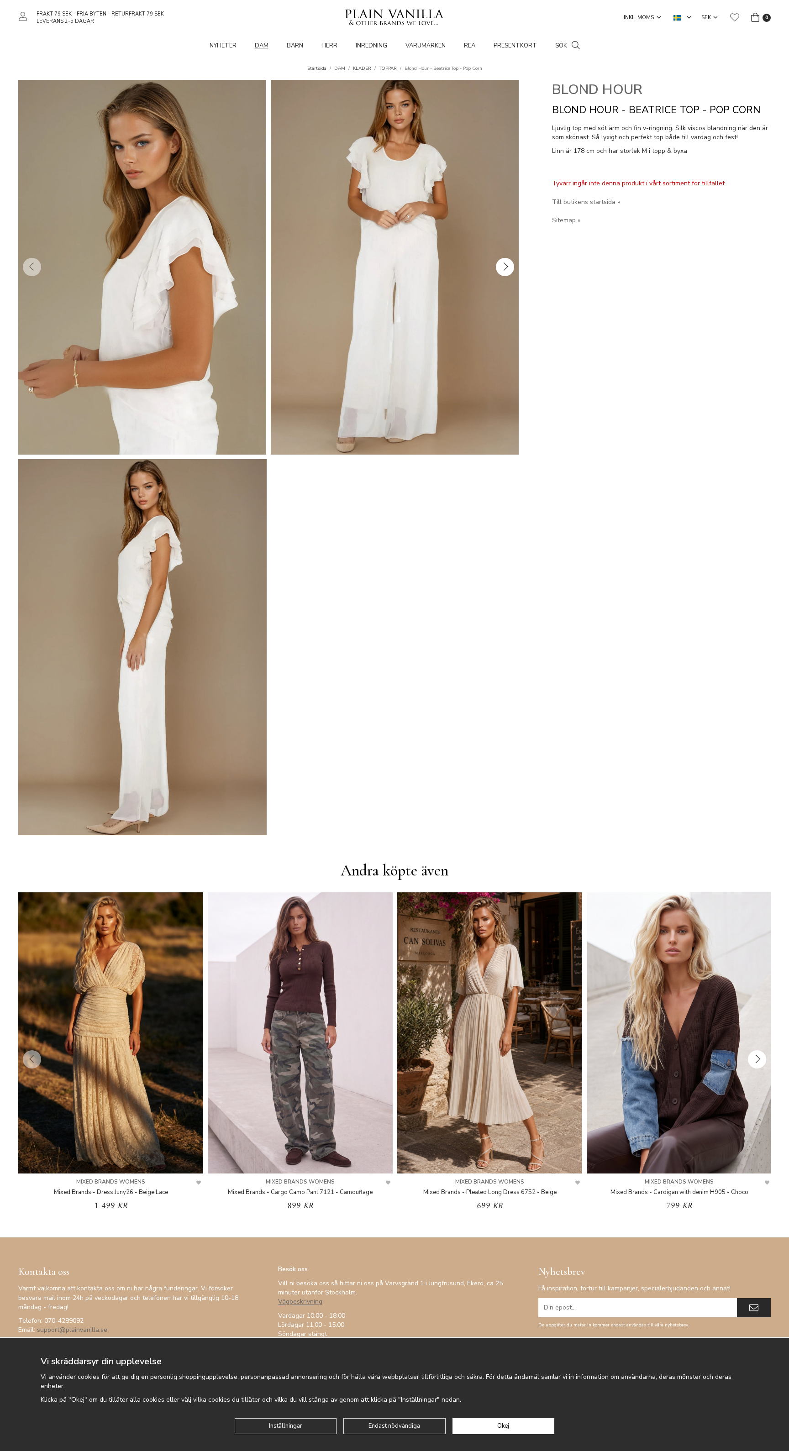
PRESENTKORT (515, 46)
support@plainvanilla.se (72, 1329)
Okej (503, 1426)
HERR (329, 46)
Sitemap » (566, 220)
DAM (261, 46)
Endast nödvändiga (394, 1426)
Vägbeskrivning (300, 1301)
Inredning (371, 46)
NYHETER (223, 46)
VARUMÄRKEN (425, 46)
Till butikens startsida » (586, 202)
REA (469, 46)
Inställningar (285, 1426)
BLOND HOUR (597, 89)
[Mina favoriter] (734, 17)
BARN (295, 46)
